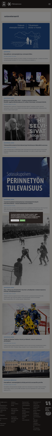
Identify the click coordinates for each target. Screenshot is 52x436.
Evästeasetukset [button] (15, 220)
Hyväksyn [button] (22, 220)
